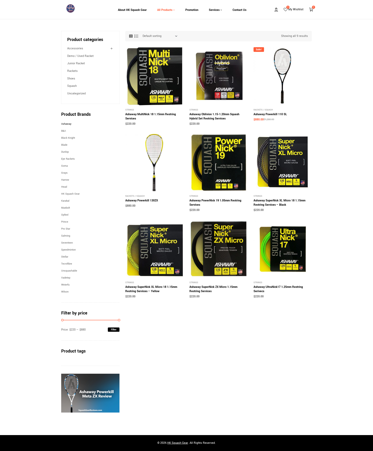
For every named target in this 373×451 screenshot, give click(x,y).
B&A (63, 131)
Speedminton (68, 250)
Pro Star (65, 229)
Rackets (258, 109)
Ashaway (66, 124)
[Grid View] (130, 36)
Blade (64, 145)
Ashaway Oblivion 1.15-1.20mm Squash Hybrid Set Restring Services (214, 116)
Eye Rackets (68, 159)
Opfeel (64, 215)
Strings (129, 109)
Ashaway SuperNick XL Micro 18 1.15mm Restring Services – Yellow (151, 289)
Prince (64, 222)
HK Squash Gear (70, 194)
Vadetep (65, 277)
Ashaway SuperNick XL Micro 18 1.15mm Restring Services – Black (279, 203)
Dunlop (65, 152)
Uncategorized (76, 93)
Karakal (65, 201)
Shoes (71, 79)
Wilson (65, 291)
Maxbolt (65, 208)
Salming (65, 236)
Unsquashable (69, 271)
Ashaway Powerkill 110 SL (270, 114)
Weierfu (65, 284)
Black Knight (68, 138)
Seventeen (67, 243)
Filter (113, 329)
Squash (269, 109)
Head (64, 187)
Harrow (65, 180)
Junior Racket (76, 63)
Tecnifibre (66, 264)
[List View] (136, 36)
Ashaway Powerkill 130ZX (141, 201)
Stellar (64, 257)
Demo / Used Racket (80, 56)
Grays (64, 173)
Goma (64, 166)
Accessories (75, 48)
